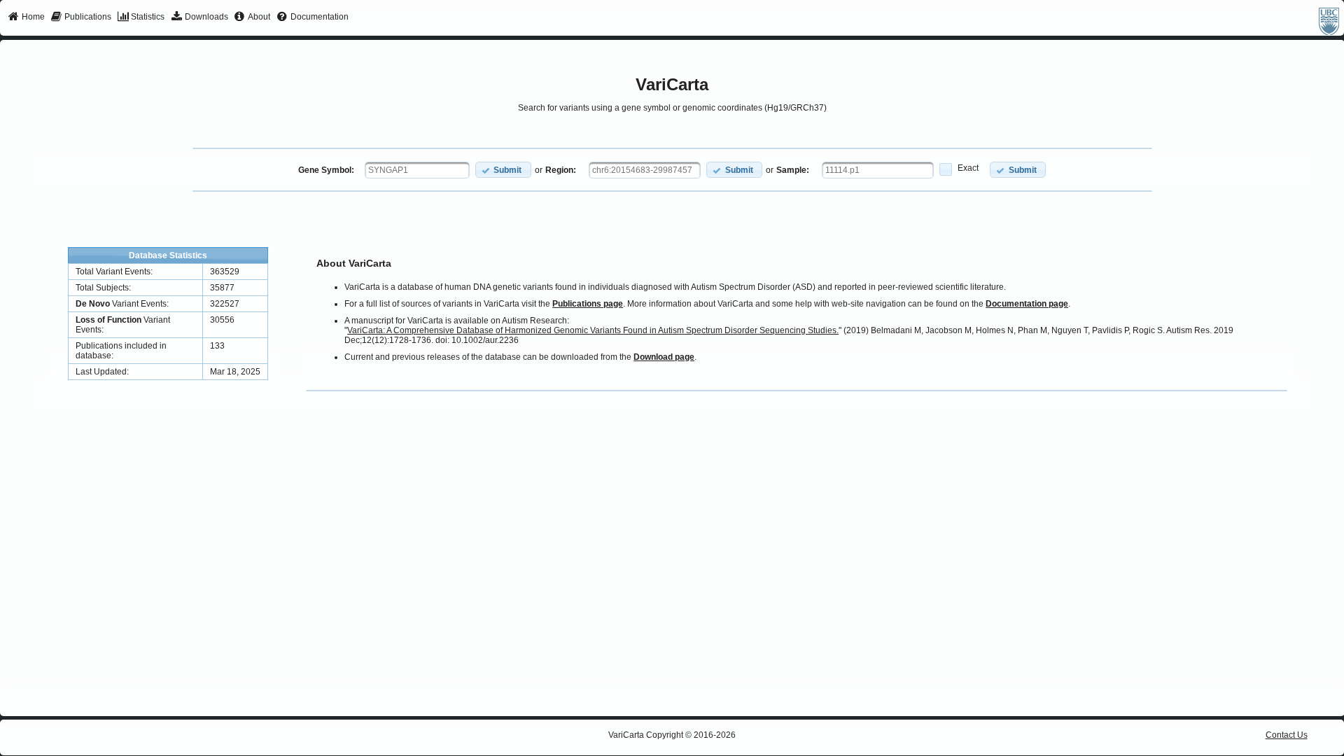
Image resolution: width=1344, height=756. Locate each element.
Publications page (587, 304)
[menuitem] (26, 17)
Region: (560, 170)
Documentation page (1027, 304)
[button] (503, 170)
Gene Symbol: (326, 170)
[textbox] (417, 170)
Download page (664, 357)
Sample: (792, 170)
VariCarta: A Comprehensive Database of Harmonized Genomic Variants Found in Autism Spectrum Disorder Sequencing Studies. (593, 330)
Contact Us (1287, 735)
